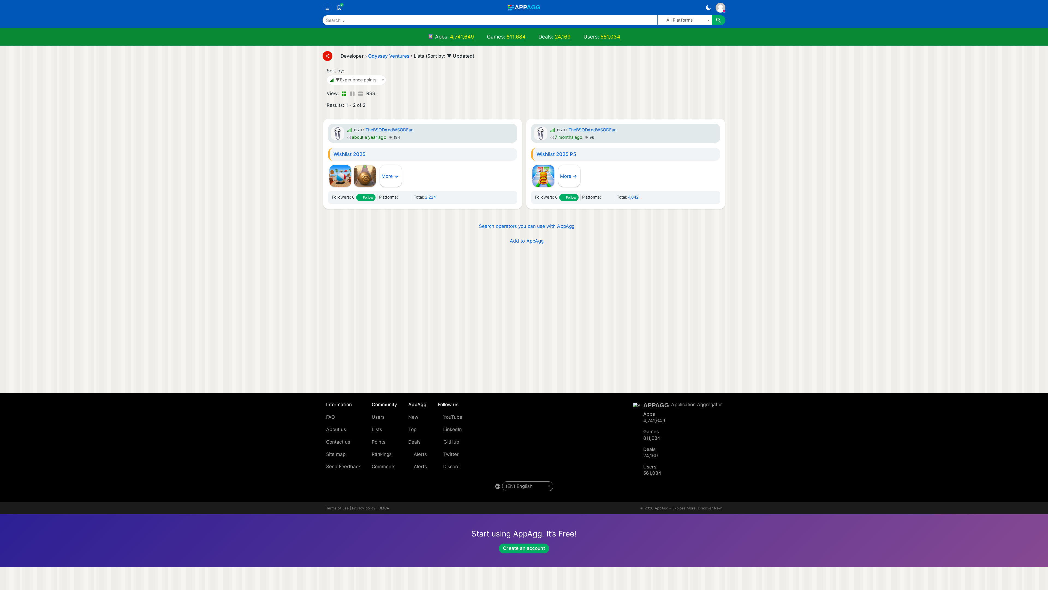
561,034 (610, 37)
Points (378, 442)
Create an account (524, 548)
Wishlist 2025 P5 (556, 154)
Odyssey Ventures (388, 56)
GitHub (451, 442)
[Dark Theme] (708, 8)
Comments (384, 466)
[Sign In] (720, 8)
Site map (336, 454)
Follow (368, 197)
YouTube (453, 417)
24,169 (563, 37)
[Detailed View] (352, 93)
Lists (377, 429)
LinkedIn (452, 429)
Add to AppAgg (527, 241)
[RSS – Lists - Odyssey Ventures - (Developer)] (382, 93)
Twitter (451, 454)
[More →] (391, 168)
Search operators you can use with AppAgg (526, 226)
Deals (414, 442)
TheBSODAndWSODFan (389, 129)
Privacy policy (363, 508)
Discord (451, 466)
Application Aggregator (696, 404)
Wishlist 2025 (350, 154)
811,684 (516, 37)
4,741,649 (462, 37)
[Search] (718, 20)
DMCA (384, 508)
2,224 (430, 197)
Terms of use (337, 508)
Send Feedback (343, 466)
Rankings (382, 454)
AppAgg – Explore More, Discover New (688, 508)
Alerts (420, 454)
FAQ (330, 417)
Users (378, 417)
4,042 (633, 197)
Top (412, 429)
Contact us (338, 442)
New (413, 417)
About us (336, 429)
